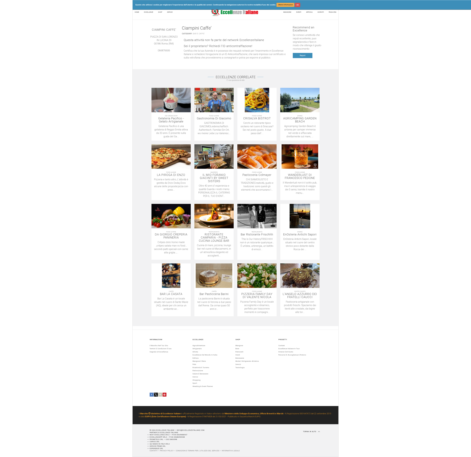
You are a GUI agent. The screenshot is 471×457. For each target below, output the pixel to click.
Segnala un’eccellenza (159, 352)
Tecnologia (240, 367)
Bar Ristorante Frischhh (257, 234)
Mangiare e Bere (199, 361)
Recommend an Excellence (303, 29)
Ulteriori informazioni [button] (285, 5)
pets (194, 364)
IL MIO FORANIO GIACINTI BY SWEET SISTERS (214, 178)
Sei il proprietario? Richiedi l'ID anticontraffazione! (218, 46)
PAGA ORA (332, 12)
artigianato (197, 349)
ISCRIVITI (321, 12)
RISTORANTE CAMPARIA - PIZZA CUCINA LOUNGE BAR (214, 237)
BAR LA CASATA (171, 294)
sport (195, 383)
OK (297, 5)
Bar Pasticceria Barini (214, 294)
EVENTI (298, 12)
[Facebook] (166, 53)
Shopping (197, 380)
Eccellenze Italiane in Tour (289, 349)
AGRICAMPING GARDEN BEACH (300, 120)
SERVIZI (170, 12)
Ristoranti (239, 352)
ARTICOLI (309, 12)
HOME (137, 12)
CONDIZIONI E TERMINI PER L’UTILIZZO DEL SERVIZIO (197, 451)
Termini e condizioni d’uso (161, 349)
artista (195, 352)
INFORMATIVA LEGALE (231, 451)
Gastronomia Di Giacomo (214, 118)
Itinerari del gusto (285, 352)
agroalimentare (199, 345)
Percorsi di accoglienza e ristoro (292, 355)
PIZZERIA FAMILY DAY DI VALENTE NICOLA (257, 296)
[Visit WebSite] (164, 53)
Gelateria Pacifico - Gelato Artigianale (171, 120)
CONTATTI (154, 451)
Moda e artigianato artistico (247, 361)
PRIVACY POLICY (167, 451)
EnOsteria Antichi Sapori (300, 234)
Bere (237, 349)
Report (302, 55)
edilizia (196, 358)
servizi (195, 377)
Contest (281, 345)
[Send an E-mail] (161, 53)
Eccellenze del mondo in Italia (205, 355)
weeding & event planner (203, 386)
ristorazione (198, 371)
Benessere (240, 358)
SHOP (160, 12)
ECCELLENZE (148, 12)
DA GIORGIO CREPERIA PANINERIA (171, 236)
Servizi (238, 364)
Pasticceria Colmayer (256, 174)
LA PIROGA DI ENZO (171, 174)
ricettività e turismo (201, 367)
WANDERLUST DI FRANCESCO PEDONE (300, 176)
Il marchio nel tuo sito (159, 345)
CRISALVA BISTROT (257, 118)
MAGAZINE (287, 12)
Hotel (238, 355)
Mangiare (239, 345)
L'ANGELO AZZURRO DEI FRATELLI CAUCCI (300, 296)
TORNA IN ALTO (310, 431)
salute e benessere (200, 374)
